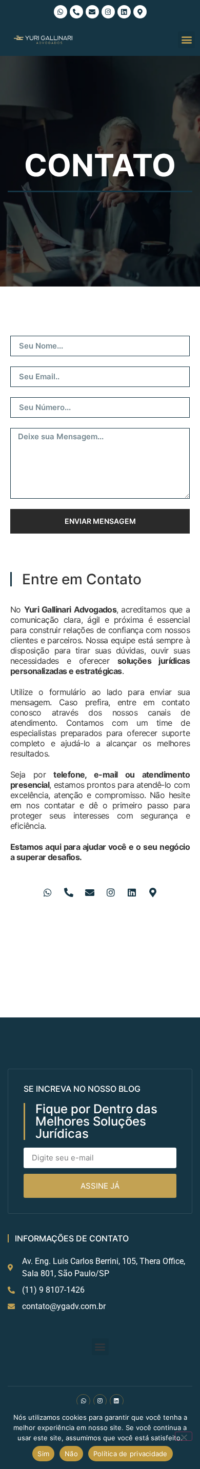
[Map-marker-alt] (140, 11)
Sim (43, 1454)
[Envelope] (92, 11)
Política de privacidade (130, 1454)
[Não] (183, 1436)
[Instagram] (108, 11)
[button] (186, 39)
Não (71, 1454)
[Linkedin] (124, 11)
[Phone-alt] (76, 11)
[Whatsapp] (60, 11)
